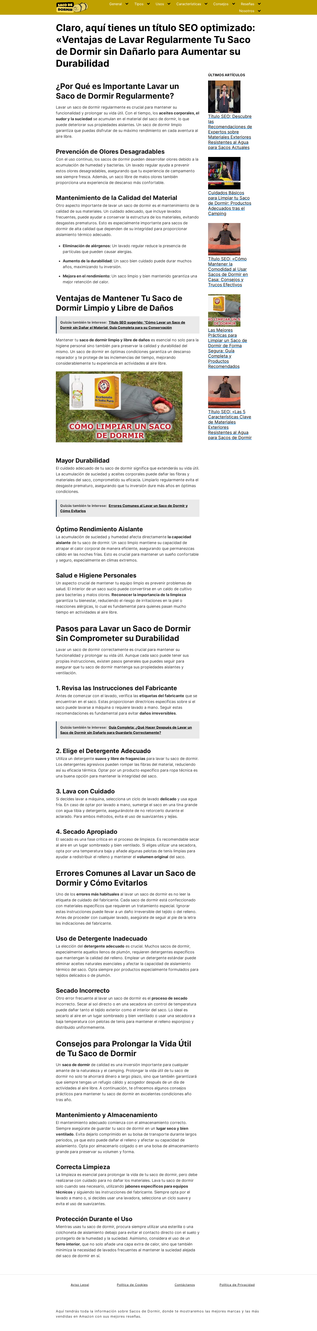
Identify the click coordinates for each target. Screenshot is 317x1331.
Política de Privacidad (237, 1285)
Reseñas (247, 4)
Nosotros (246, 11)
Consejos (220, 4)
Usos (160, 4)
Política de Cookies (132, 1285)
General (115, 4)
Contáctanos (185, 1285)
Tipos (138, 4)
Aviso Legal (80, 1285)
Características (188, 4)
